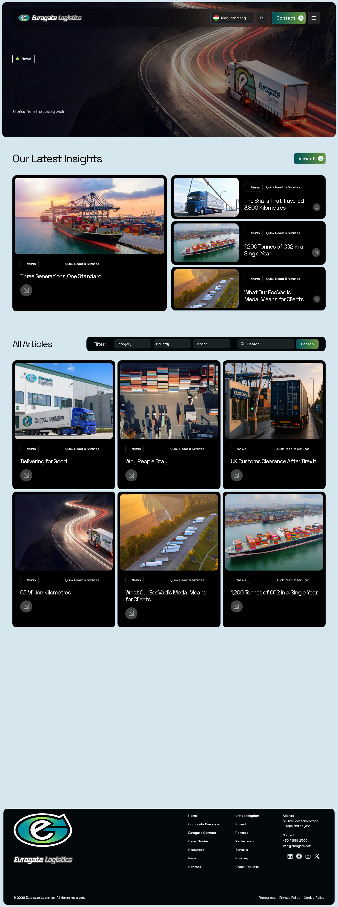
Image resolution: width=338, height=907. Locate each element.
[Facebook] (299, 856)
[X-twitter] (317, 856)
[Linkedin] (290, 856)
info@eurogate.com (297, 846)
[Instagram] (308, 856)
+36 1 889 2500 (295, 840)
